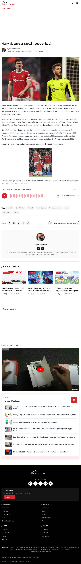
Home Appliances (8, 521)
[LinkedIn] (18, 223)
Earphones (45, 508)
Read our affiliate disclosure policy (41, 551)
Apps (58, 273)
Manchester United (55, 208)
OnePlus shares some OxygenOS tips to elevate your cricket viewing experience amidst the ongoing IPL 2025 (66, 289)
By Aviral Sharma (13, 49)
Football (30, 208)
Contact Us (45, 533)
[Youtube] (45, 483)
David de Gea (20, 208)
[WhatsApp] (23, 223)
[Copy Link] (28, 223)
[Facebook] (9, 223)
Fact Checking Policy (24, 557)
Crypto (4, 536)
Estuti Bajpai (5, 294)
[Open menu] (77, 3)
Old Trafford (7, 212)
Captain (10, 208)
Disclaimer (45, 536)
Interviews (5, 508)
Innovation (5, 511)
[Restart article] (58, 196)
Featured (5, 539)
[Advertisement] (40, 25)
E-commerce (6, 514)
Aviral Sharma (40, 244)
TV (42, 521)
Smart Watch (46, 518)
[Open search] (72, 3)
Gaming (32, 273)
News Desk (31, 294)
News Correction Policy (9, 557)
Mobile (44, 514)
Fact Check (5, 533)
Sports (9, 8)
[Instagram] (38, 248)
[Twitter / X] (14, 223)
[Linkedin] (51, 483)
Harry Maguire (41, 208)
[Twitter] (35, 483)
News (66, 208)
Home (3, 8)
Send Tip (8, 497)
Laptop (44, 511)
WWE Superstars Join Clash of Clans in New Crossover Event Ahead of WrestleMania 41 (39, 289)
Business (6, 273)
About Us (45, 530)
